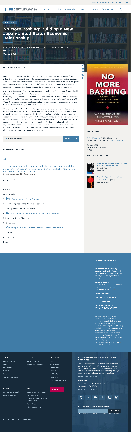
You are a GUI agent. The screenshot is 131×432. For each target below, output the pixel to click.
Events (94, 9)
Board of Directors (9, 361)
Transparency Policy (10, 377)
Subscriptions (8, 374)
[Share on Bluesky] (82, 71)
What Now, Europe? (34, 407)
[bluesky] (116, 397)
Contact (6, 371)
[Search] (120, 9)
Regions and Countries (35, 364)
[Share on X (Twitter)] (82, 65)
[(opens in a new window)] (117, 2)
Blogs (52, 361)
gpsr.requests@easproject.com (106, 342)
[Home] (21, 9)
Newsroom (95, 2)
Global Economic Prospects (36, 392)
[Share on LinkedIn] (82, 68)
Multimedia (54, 374)
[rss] (109, 397)
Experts (7, 388)
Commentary (54, 367)
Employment (7, 367)
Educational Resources (58, 380)
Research (55, 358)
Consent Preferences (87, 390)
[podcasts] (102, 397)
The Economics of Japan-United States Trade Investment (35, 213)
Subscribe (111, 2)
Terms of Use (17, 420)
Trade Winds (31, 404)
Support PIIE (108, 9)
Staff (5, 364)
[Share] (82, 78)
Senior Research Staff (11, 392)
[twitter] (81, 397)
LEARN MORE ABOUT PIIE (87, 377)
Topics (30, 358)
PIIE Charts (54, 377)
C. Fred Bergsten (11, 47)
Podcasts (53, 371)
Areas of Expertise (33, 361)
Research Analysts (9, 395)
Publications (54, 364)
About (6, 358)
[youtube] (95, 397)
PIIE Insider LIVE (32, 395)
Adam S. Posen (103, 180)
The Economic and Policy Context (23, 199)
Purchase (70, 139)
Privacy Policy (7, 420)
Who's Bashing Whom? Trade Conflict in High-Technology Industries (112, 164)
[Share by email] (82, 74)
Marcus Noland (117, 140)
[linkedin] (88, 397)
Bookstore (103, 2)
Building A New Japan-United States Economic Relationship (35, 228)
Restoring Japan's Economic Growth (110, 177)
